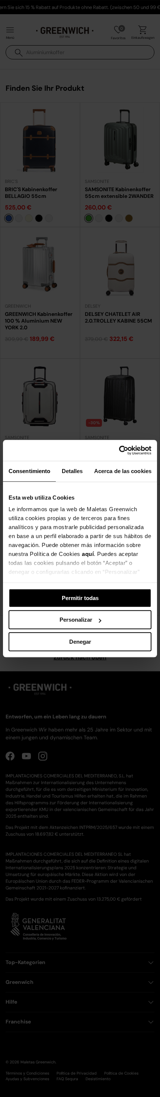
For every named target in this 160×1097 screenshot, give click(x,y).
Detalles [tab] (72, 471)
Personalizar (76, 619)
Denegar (80, 641)
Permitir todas (80, 598)
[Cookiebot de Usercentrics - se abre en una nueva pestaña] (118, 450)
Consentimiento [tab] (29, 471)
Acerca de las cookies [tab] (122, 471)
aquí (88, 554)
